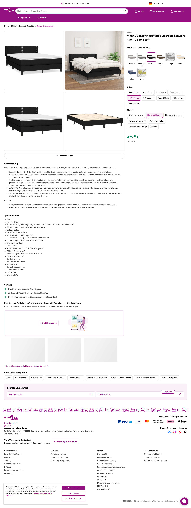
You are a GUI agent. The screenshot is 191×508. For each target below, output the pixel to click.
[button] (132, 60)
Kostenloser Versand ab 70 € (77, 3)
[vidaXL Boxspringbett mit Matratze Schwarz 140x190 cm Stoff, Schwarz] (33, 60)
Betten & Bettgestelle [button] (170, 378)
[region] (46, 493)
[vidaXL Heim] (9, 10)
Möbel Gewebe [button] (36, 378)
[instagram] (174, 432)
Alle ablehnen (73, 493)
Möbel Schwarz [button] (20, 378)
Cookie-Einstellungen (106, 470)
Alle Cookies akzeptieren (74, 488)
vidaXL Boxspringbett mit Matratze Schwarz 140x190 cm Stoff (156, 37)
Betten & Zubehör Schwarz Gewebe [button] (147, 378)
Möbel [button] (8, 378)
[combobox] (71, 11)
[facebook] (169, 432)
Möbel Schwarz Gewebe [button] (55, 378)
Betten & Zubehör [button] (75, 378)
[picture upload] (78, 323)
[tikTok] (185, 432)
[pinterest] (180, 432)
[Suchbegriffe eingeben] (124, 11)
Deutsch (156, 4)
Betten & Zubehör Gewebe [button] (121, 378)
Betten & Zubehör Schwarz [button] (97, 378)
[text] (133, 137)
